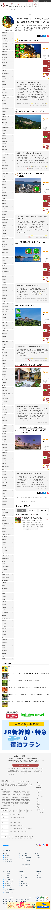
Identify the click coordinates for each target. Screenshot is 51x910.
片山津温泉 (4, 368)
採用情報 (22, 881)
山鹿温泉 (4, 634)
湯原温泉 (4, 561)
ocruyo (38, 793)
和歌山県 (30, 828)
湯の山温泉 (4, 477)
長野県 (14, 819)
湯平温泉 (4, 653)
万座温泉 (4, 198)
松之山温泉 (4, 352)
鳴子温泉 (4, 84)
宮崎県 (25, 837)
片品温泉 (4, 209)
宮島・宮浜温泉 (5, 566)
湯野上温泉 (4, 168)
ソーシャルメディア (25, 885)
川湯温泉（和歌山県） (6, 534)
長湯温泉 (4, 647)
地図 (45, 58)
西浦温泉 (4, 458)
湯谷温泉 (4, 463)
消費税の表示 (12, 897)
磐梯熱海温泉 (5, 165)
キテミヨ (38, 798)
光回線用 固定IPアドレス (10, 881)
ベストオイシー (40, 799)
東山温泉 (4, 146)
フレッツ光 (7, 877)
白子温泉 (4, 233)
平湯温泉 (4, 441)
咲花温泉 (4, 344)
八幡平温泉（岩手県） (6, 78)
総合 (37, 514)
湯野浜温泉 (4, 143)
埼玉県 (11, 817)
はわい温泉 (4, 550)
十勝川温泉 (4, 38)
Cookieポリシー (27, 899)
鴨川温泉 (4, 227)
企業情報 (21, 871)
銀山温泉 (4, 114)
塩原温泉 (4, 176)
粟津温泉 (4, 366)
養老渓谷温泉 (5, 238)
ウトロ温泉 (4, 46)
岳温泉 (3, 157)
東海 (24, 524)
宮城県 (21, 811)
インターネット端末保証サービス (26, 858)
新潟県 (18, 819)
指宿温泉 (4, 656)
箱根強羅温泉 (5, 255)
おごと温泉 (4, 479)
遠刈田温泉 (4, 92)
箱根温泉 (4, 241)
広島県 (22, 831)
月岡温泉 (4, 328)
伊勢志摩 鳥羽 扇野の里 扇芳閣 (31, 111)
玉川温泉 (4, 103)
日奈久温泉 (4, 628)
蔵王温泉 (4, 111)
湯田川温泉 (4, 141)
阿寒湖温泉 (4, 43)
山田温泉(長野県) (5, 325)
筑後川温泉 (4, 591)
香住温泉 (4, 515)
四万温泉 (4, 200)
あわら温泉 (4, 379)
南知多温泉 (4, 461)
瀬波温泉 (4, 347)
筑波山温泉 (4, 222)
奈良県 (26, 828)
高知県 (22, 833)
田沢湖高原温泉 (5, 108)
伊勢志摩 (41, 524)
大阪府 (18, 828)
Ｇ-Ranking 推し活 (40, 809)
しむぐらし (39, 857)
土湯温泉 (4, 160)
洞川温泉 (4, 525)
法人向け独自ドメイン (9, 892)
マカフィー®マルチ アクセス (10, 890)
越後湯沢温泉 (5, 341)
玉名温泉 (4, 620)
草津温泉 (4, 192)
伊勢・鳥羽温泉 (5, 466)
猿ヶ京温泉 (4, 211)
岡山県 (18, 831)
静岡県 (11, 825)
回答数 (26, 514)
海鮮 (38, 526)
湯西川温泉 (4, 190)
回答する (30, 1)
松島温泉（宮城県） (6, 97)
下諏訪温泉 (4, 295)
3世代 (36, 522)
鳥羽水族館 (33, 524)
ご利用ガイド (39, 785)
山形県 (28, 811)
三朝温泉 (4, 542)
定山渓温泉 (4, 32)
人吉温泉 (4, 626)
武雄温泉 (4, 599)
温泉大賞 (39, 855)
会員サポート (39, 877)
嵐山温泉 (4, 485)
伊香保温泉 (4, 195)
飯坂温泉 (4, 152)
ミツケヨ (38, 806)
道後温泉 (4, 585)
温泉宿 (41, 526)
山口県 (26, 831)
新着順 (22, 514)
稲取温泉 (4, 406)
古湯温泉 (4, 601)
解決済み (43, 510)
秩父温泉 (4, 225)
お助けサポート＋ (24, 855)
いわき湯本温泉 (5, 154)
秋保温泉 (4, 87)
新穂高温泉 (4, 444)
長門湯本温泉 (5, 569)
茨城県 (18, 814)
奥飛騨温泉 (4, 447)
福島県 (31, 811)
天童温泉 (4, 133)
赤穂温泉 (4, 509)
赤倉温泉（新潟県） (6, 330)
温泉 (34, 526)
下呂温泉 (4, 439)
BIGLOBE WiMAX (8, 861)
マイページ (43, 1)
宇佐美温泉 (4, 412)
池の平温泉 (4, 333)
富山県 (11, 822)
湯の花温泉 (4, 501)
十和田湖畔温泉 (5, 73)
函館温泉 (4, 59)
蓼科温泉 (4, 298)
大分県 (22, 837)
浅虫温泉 (4, 65)
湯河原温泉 (4, 244)
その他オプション (24, 866)
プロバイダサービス (9, 879)
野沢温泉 (4, 274)
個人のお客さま (6, 850)
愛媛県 (18, 833)
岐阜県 (14, 825)
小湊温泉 (4, 230)
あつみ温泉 (4, 122)
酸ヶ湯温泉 (4, 62)
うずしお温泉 (5, 512)
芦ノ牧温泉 (4, 149)
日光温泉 (4, 187)
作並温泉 (4, 89)
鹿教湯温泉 (4, 287)
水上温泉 (4, 217)
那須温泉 (4, 184)
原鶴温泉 (4, 593)
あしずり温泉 (5, 588)
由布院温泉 (4, 639)
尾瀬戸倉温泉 (5, 206)
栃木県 (11, 814)
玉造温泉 (4, 553)
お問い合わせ (5, 897)
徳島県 (11, 833)
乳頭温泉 (4, 100)
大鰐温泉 (4, 68)
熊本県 (19, 837)
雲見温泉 (4, 423)
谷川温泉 (4, 214)
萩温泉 (3, 572)
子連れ (40, 522)
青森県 (14, 811)
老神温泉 (4, 203)
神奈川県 (22, 817)
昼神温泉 (4, 314)
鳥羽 (37, 524)
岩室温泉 (4, 336)
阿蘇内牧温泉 (5, 612)
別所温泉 (4, 317)
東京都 (18, 817)
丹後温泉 (4, 496)
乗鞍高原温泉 (5, 306)
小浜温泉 (4, 607)
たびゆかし (39, 807)
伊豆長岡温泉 (5, 404)
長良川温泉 (4, 452)
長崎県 (16, 837)
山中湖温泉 (4, 268)
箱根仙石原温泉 (5, 257)
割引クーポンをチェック (47, 76)
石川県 (14, 822)
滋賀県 (11, 828)
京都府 (14, 828)
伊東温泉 (4, 387)
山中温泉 (4, 363)
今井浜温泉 (4, 409)
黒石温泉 (4, 70)
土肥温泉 (4, 428)
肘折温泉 (4, 138)
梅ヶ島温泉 (4, 414)
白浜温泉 (4, 528)
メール (38, 875)
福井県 (18, 822)
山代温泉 (4, 371)
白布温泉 (4, 130)
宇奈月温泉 (4, 355)
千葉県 (14, 817)
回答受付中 (32, 510)
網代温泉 (4, 395)
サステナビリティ (24, 877)
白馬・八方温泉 (5, 309)
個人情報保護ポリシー (7, 899)
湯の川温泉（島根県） (6, 558)
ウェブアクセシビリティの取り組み (24, 897)
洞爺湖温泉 (4, 54)
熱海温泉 (4, 385)
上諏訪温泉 (4, 290)
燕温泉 (3, 349)
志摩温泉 (4, 469)
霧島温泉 (4, 658)
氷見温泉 (4, 358)
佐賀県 (12, 837)
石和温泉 (4, 260)
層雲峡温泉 (4, 51)
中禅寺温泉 (4, 181)
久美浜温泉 (4, 488)
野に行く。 (39, 803)
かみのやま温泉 (5, 127)
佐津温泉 (4, 517)
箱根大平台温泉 (5, 252)
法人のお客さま (6, 871)
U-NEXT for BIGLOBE (25, 864)
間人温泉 (4, 493)
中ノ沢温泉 (4, 162)
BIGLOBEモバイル (8, 859)
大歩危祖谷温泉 (5, 577)
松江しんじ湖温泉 (6, 555)
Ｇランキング (39, 790)
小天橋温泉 (4, 490)
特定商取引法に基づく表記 (8, 901)
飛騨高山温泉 (5, 450)
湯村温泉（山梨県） (6, 271)
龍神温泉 (4, 539)
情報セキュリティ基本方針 (21, 901)
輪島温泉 (4, 377)
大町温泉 (4, 284)
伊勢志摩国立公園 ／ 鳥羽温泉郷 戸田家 (32, 174)
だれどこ (38, 792)
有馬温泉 (4, 507)
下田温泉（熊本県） (6, 618)
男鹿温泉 (4, 106)
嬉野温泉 (4, 596)
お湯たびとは (39, 783)
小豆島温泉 (4, 582)
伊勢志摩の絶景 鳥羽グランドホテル (32, 243)
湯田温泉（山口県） (6, 574)
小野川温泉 (4, 125)
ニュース (22, 879)
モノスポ (38, 801)
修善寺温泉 (4, 390)
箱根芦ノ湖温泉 (5, 249)
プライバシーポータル (18, 899)
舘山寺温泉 (4, 420)
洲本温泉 (4, 520)
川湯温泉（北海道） (6, 49)
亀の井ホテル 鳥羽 (26, 305)
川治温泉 (4, 179)
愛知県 (18, 825)
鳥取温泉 (4, 547)
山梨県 (11, 819)
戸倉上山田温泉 (5, 303)
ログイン (47, 1)
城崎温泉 (4, 504)
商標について (5, 903)
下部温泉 (4, 265)
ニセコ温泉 (4, 57)
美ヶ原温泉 (4, 282)
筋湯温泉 (4, 645)
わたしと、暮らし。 (41, 796)
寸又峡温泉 (4, 425)
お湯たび (38, 795)
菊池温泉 (4, 615)
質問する (36, 1)
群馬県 (14, 814)
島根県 (14, 831)
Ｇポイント (39, 789)
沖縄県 (32, 837)
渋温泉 (3, 293)
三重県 (27, 524)
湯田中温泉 (4, 322)
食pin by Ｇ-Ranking (41, 810)
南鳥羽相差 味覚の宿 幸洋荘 (30, 365)
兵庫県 (22, 828)
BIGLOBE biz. (7, 874)
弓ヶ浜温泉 (4, 433)
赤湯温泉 (4, 119)
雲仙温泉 (4, 604)
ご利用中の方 (38, 871)
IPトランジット (8, 887)
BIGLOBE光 (7, 855)
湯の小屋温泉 (5, 219)
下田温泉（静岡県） (6, 393)
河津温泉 (4, 417)
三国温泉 (4, 382)
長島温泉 (4, 474)
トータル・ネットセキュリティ (26, 861)
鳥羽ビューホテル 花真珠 (28, 40)
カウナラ (38, 804)
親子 (32, 522)
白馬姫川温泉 (5, 311)
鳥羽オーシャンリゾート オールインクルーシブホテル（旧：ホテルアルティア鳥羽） (32, 430)
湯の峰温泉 (4, 536)
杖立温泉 (4, 623)
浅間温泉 (4, 279)
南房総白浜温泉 (5, 236)
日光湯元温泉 (5, 173)
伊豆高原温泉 (5, 398)
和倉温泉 (4, 360)
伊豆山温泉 (4, 401)
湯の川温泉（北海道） (6, 41)
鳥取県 (11, 831)
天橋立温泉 (4, 482)
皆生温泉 (4, 545)
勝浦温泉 (4, 531)
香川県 (14, 833)
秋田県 (24, 811)
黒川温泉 (4, 609)
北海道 (10, 811)
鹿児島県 (28, 837)
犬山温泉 (4, 455)
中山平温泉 (4, 95)
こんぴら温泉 (5, 580)
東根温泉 (4, 135)
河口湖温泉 (4, 263)
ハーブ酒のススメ (40, 812)
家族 (24, 522)
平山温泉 (4, 631)
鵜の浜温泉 (4, 339)
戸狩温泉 (4, 301)
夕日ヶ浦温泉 (5, 498)
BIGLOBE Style (24, 883)
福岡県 (9, 837)
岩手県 (17, 811)
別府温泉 (4, 637)
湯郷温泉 (4, 563)
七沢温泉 (4, 246)
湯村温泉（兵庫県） (6, 523)
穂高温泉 (4, 320)
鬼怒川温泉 (4, 171)
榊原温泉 (4, 471)
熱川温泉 (4, 436)
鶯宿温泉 (4, 76)
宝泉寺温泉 (4, 650)
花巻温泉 (4, 81)
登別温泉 (4, 35)
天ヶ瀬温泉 (4, 642)
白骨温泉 (4, 276)
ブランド (22, 875)
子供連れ (28, 522)
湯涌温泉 (4, 374)
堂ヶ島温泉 (4, 431)
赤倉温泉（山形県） (6, 116)
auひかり (6, 857)
